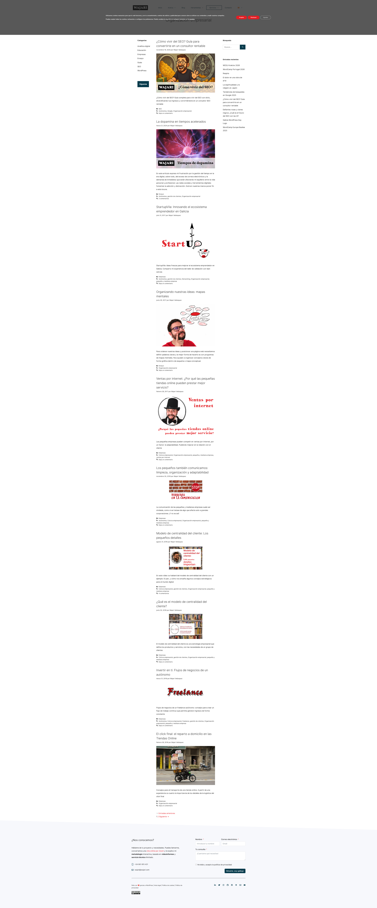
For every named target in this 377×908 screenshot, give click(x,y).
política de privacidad (223, 865)
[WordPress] (232, 885)
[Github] (228, 885)
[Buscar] (242, 47)
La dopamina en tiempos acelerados (181, 121)
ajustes (192, 19)
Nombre (198, 839)
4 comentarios (164, 593)
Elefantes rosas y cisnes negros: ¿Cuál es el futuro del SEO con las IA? (233, 113)
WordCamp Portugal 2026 (234, 69)
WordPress (141, 71)
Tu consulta (200, 849)
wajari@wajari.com (142, 870)
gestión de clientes (174, 196)
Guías (139, 62)
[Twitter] (219, 885)
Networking (186, 279)
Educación (141, 50)
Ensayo (161, 194)
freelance (185, 721)
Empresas (162, 277)
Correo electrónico (229, 839)
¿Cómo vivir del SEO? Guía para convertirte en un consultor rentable (234, 102)
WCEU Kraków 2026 (231, 65)
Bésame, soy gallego (235, 871)
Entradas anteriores (167, 813)
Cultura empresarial (166, 455)
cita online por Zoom (155, 851)
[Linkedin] (215, 885)
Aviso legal (157, 885)
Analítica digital (143, 46)
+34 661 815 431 (141, 864)
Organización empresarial (182, 111)
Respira (226, 73)
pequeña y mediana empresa (166, 281)
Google (169, 111)
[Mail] (240, 885)
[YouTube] (244, 885)
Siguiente (164, 817)
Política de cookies (168, 885)
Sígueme (143, 84)
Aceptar (241, 17)
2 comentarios (164, 198)
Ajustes (265, 17)
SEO (160, 109)
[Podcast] (236, 885)
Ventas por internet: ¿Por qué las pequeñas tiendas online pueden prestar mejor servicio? (185, 383)
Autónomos (163, 111)
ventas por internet (163, 457)
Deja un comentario (166, 113)
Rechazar (254, 17)
